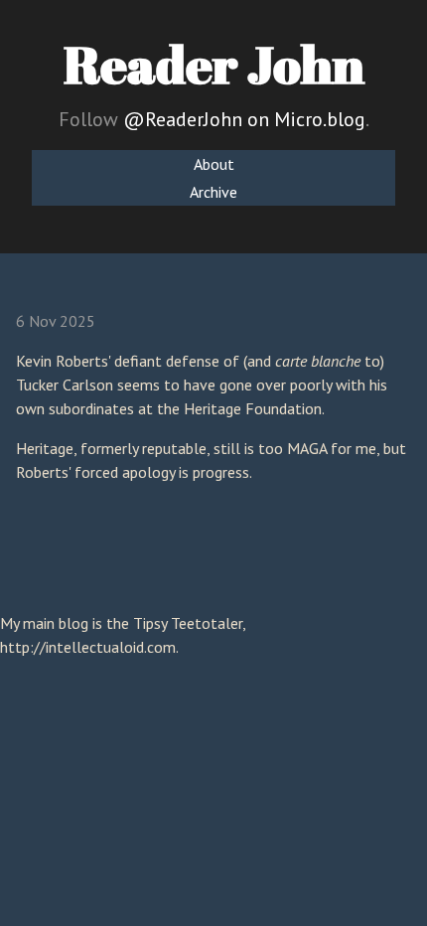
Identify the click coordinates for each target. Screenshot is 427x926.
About (214, 164)
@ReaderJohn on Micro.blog (244, 119)
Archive (213, 192)
